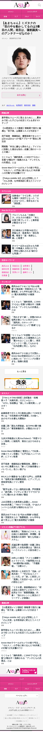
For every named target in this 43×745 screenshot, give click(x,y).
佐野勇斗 (26, 266)
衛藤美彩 (16, 269)
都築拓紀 (5, 272)
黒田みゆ (5, 266)
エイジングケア (32, 684)
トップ (21, 679)
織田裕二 (26, 269)
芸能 (13, 206)
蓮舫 (33, 105)
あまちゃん (11, 105)
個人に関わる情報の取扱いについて (16, 718)
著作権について (33, 718)
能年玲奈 (27, 105)
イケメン (15, 256)
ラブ (16, 689)
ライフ (38, 689)
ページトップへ (21, 696)
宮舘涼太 (16, 266)
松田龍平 (19, 105)
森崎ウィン (27, 272)
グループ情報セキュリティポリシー (25, 715)
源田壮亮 (5, 269)
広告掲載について (21, 721)
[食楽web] (21, 389)
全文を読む (21, 95)
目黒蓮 (4, 275)
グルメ (27, 689)
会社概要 (9, 715)
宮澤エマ (16, 272)
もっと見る (21, 371)
